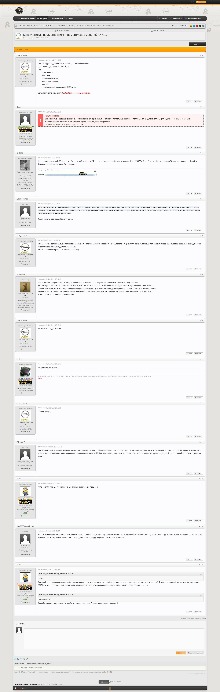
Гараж (71, 18)
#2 (201, 107)
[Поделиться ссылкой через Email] (21, 659)
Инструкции (177, 18)
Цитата (189, 101)
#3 (201, 153)
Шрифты (183, 25)
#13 (200, 565)
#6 (201, 274)
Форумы (43, 18)
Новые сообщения (194, 18)
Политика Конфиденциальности (196, 673)
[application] (113, 638)
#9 (201, 403)
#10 (200, 442)
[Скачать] (27, 659)
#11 (200, 479)
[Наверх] (110, 688)
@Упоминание (25, 84)
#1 (201, 55)
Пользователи (57, 18)
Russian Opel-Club (28, 18)
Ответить (197, 44)
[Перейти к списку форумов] (19, 10)
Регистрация (201, 2)
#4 (201, 199)
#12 (200, 526)
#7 (201, 320)
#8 (201, 359)
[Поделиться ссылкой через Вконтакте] (18, 659)
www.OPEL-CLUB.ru (43, 684)
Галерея (165, 18)
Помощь (23, 688)
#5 (201, 235)
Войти (193, 2)
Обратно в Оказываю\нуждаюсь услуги (193, 618)
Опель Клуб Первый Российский (24, 672)
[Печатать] (24, 659)
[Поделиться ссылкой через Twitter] (15, 659)
